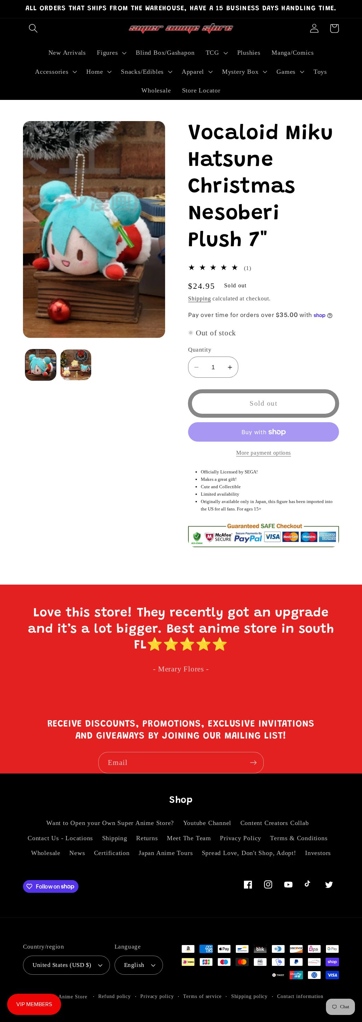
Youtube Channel (207, 822)
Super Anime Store (65, 996)
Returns (147, 838)
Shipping (199, 298)
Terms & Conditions (298, 838)
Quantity (199, 349)
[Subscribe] (253, 762)
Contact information (300, 996)
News (77, 852)
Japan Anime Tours (166, 852)
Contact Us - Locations (60, 838)
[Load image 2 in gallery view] (75, 364)
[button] (33, 28)
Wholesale (45, 852)
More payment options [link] (263, 453)
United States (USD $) (62, 965)
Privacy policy (157, 996)
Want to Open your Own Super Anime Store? (110, 822)
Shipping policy (249, 996)
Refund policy (114, 996)
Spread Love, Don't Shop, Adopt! (249, 852)
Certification (112, 852)
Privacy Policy (240, 838)
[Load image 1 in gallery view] (40, 364)
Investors (318, 852)
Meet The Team (189, 838)
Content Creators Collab (274, 822)
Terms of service (202, 996)
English (134, 965)
